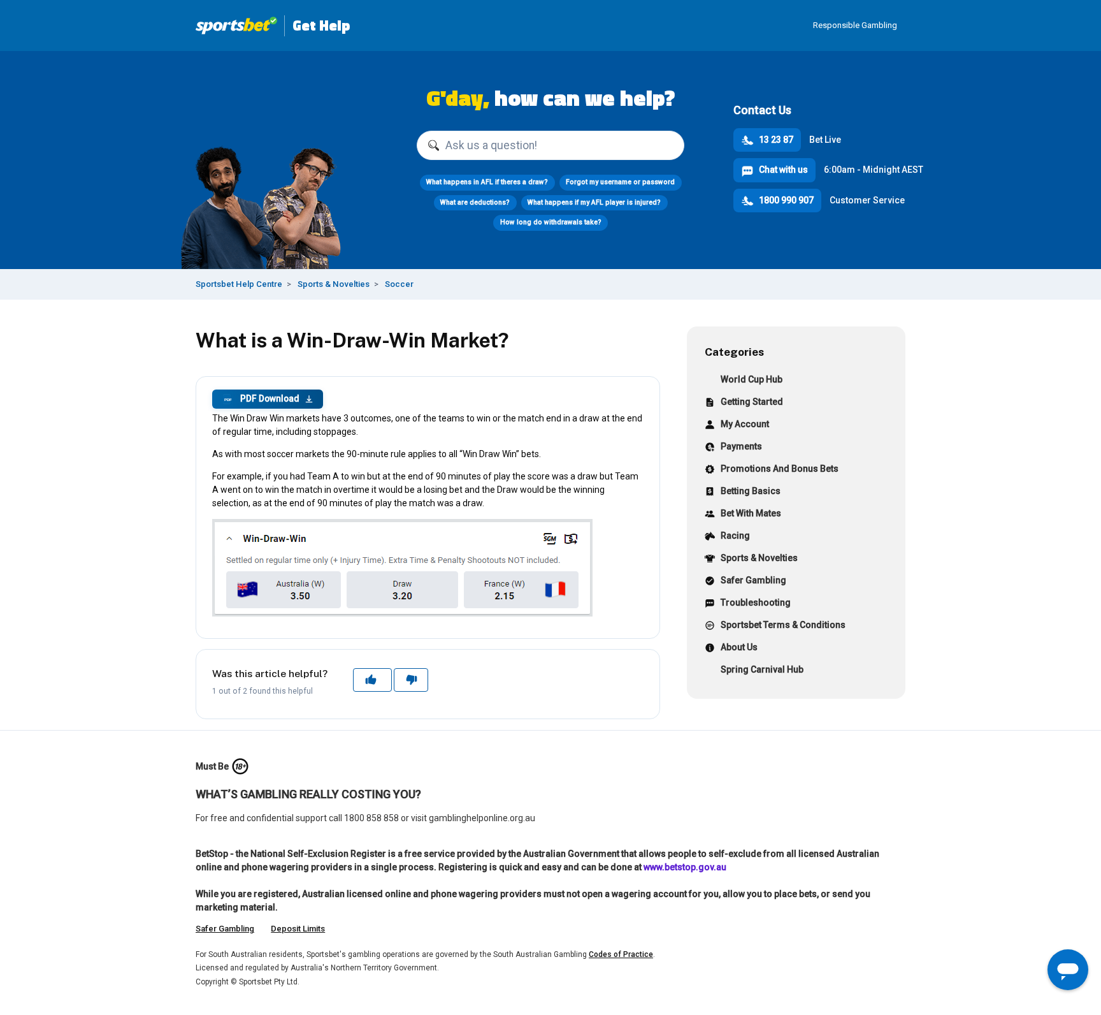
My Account (745, 424)
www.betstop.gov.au (685, 867)
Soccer (399, 284)
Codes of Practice (621, 954)
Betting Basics (751, 491)
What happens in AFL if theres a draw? (487, 182)
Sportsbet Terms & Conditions (783, 625)
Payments (741, 446)
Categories (734, 351)
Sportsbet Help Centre (239, 284)
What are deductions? (475, 202)
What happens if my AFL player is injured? (594, 202)
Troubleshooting (756, 602)
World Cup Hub (751, 379)
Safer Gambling (753, 580)
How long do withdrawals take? (550, 222)
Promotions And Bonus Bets (779, 469)
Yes (372, 680)
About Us (739, 647)
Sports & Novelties (334, 284)
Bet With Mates (751, 513)
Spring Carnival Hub (762, 669)
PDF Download (261, 398)
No (410, 680)
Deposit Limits (298, 928)
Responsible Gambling (855, 25)
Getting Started (752, 402)
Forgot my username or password (620, 182)
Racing (735, 535)
